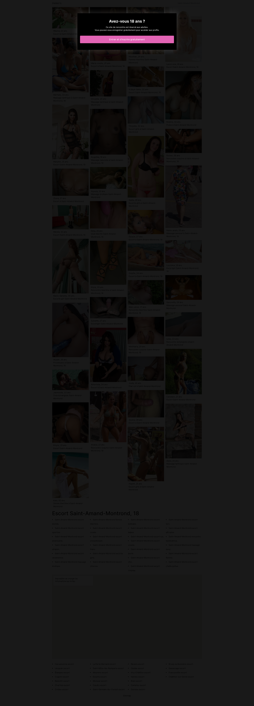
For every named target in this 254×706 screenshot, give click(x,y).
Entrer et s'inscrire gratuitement (127, 39)
